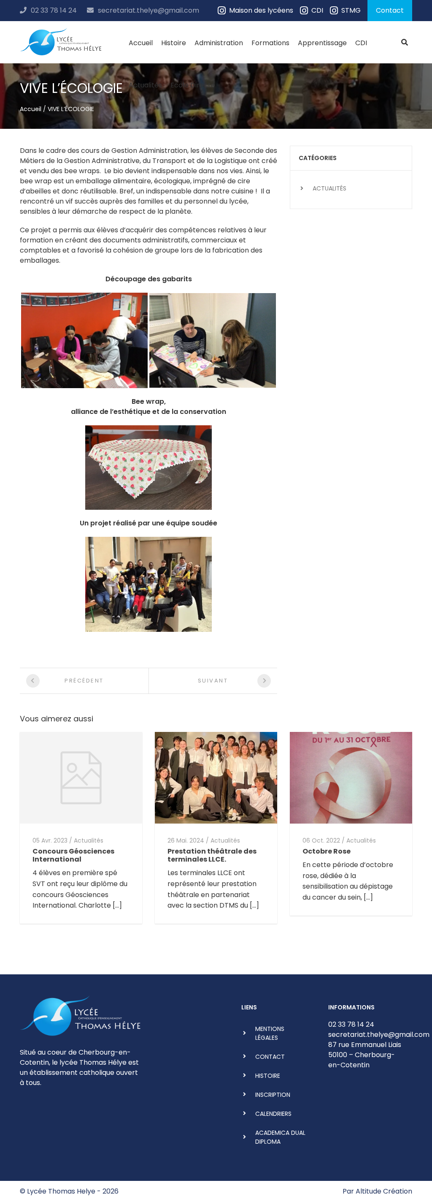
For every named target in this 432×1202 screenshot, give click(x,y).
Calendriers (273, 1114)
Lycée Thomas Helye (61, 1191)
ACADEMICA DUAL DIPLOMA (280, 1137)
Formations (270, 43)
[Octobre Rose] (351, 777)
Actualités (145, 85)
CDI (317, 10)
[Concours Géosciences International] (81, 777)
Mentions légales (269, 1033)
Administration (218, 43)
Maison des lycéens (261, 10)
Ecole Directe (192, 85)
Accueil (141, 43)
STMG (351, 10)
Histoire (173, 43)
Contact (390, 10)
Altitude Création (384, 1191)
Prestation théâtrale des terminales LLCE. (211, 855)
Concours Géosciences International (73, 855)
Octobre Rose (326, 851)
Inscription (272, 1095)
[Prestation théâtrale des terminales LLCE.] (216, 777)
